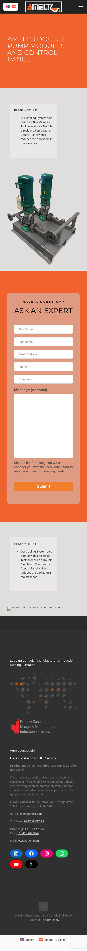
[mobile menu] (81, 6)
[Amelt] (43, 6)
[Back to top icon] (43, 906)
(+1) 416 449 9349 (28, 833)
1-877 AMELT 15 (33, 821)
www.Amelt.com (28, 840)
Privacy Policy (50, 919)
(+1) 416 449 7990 (32, 829)
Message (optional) (30, 390)
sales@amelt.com (31, 813)
